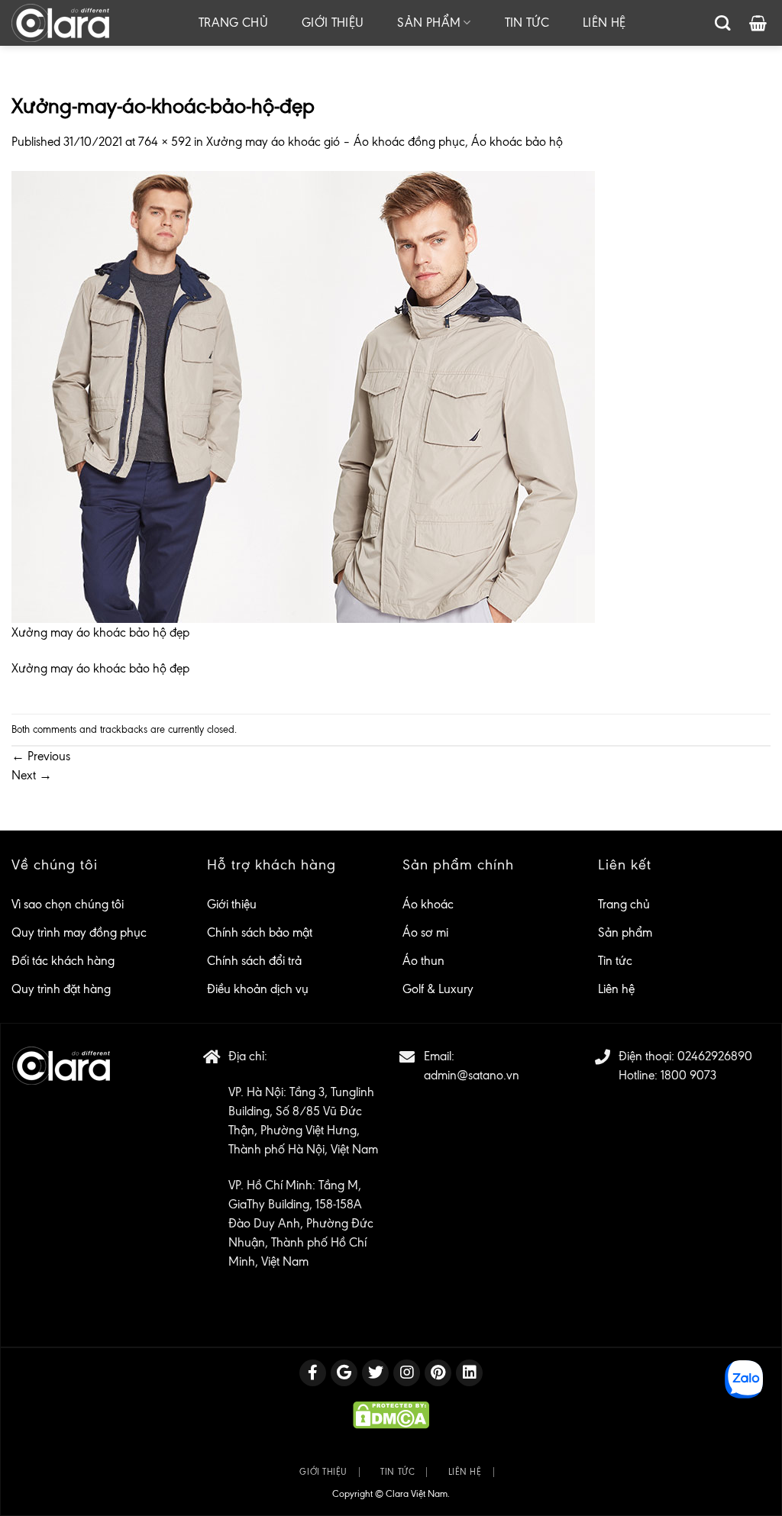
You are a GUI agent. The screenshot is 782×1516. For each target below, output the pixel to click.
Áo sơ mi (425, 932)
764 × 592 (164, 141)
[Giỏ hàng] (758, 23)
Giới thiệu (333, 22)
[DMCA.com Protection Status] (391, 1414)
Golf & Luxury (437, 989)
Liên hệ (604, 22)
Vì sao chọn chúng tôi (67, 904)
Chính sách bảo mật (259, 932)
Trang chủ (233, 22)
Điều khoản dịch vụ (258, 989)
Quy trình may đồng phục (79, 932)
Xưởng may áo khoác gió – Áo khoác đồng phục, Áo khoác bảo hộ (384, 141)
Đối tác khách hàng (63, 960)
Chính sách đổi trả (254, 960)
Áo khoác (428, 904)
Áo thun (423, 960)
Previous (40, 756)
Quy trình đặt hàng (61, 989)
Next (31, 775)
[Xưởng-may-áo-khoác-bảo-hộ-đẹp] (303, 395)
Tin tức (527, 22)
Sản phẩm (428, 22)
